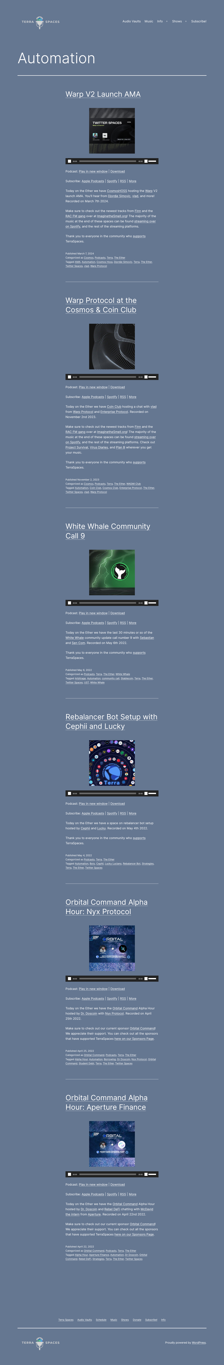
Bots (92, 863)
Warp (149, 191)
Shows (177, 21)
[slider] (152, 161)
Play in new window (93, 171)
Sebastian (147, 638)
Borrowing (110, 1059)
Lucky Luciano (113, 863)
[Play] (69, 161)
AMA (77, 261)
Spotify (112, 181)
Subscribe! (198, 21)
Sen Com (78, 643)
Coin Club (114, 406)
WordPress (199, 1342)
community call (110, 678)
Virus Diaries (99, 447)
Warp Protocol (98, 265)
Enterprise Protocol (114, 412)
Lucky (101, 828)
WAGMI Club (133, 483)
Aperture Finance (99, 1254)
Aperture (94, 1214)
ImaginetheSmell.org (112, 216)
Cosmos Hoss (105, 261)
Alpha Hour (81, 1059)
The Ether (119, 257)
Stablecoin (127, 678)
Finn (138, 211)
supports (139, 236)
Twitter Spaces (74, 265)
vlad (135, 196)
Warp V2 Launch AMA (103, 94)
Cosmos (88, 257)
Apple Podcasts (93, 181)
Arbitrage (80, 678)
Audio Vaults (132, 21)
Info (160, 21)
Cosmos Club (110, 487)
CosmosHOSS (117, 191)
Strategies (148, 863)
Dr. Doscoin (89, 1013)
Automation (88, 261)
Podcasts (100, 257)
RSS (123, 181)
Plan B (120, 447)
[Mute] (146, 161)
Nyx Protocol (114, 1013)
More (132, 181)
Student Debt (86, 1063)
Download (117, 171)
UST (86, 682)
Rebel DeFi (112, 1209)
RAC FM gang (75, 216)
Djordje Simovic (119, 196)
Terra (110, 257)
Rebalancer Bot (131, 863)
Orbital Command (125, 1008)
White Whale (75, 638)
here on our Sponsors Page (134, 1039)
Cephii (85, 828)
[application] (112, 161)
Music (149, 21)
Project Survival (77, 447)
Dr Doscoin (123, 1059)
